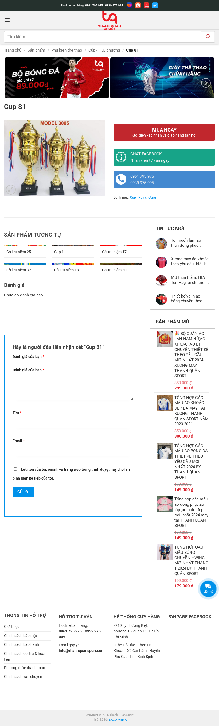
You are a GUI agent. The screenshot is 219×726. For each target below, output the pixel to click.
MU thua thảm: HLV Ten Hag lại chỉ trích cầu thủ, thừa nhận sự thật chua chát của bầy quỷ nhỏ (190, 280)
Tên (17, 413)
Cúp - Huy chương (104, 50)
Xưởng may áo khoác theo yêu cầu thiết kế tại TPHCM (190, 261)
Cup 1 (59, 252)
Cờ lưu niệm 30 (114, 270)
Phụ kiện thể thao (66, 50)
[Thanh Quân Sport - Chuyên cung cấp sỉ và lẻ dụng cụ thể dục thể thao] (109, 20)
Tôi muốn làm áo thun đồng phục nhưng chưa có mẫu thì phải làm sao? (188, 243)
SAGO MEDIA (118, 719)
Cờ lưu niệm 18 (66, 270)
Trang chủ (12, 50)
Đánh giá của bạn (28, 356)
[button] (7, 20)
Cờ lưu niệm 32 (18, 270)
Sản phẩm (36, 50)
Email (19, 441)
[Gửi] (208, 36)
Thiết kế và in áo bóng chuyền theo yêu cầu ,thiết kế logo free (190, 298)
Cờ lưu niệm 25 (18, 252)
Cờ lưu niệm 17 (114, 252)
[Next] (206, 83)
